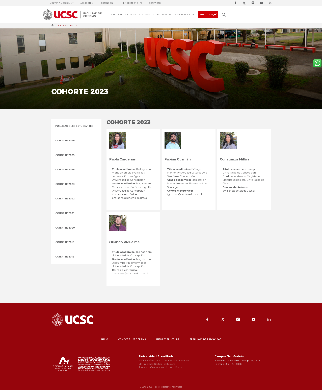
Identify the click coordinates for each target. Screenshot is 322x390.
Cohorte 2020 (65, 227)
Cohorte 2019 (64, 242)
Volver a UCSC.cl (60, 3)
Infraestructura (168, 339)
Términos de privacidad (206, 339)
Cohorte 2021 (64, 213)
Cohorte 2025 (64, 155)
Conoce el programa (132, 339)
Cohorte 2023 (65, 184)
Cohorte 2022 (65, 198)
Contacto (155, 3)
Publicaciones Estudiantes (74, 125)
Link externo (130, 3)
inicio (104, 339)
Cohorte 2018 (64, 256)
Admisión (85, 3)
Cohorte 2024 (65, 169)
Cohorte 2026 (65, 140)
